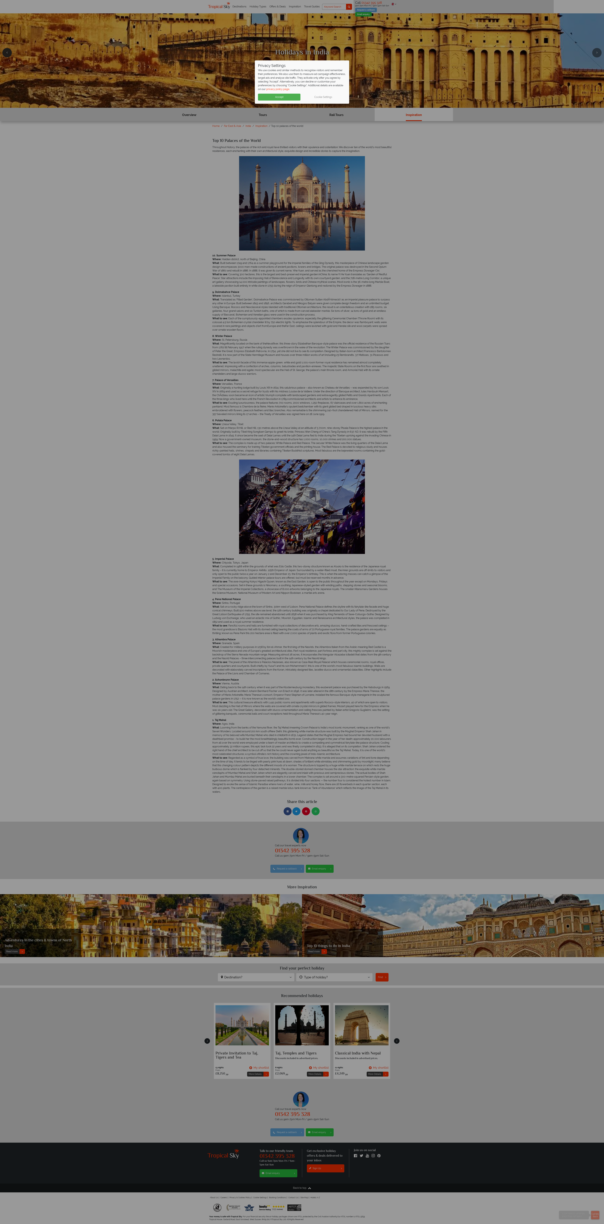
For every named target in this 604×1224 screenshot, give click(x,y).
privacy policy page (277, 89)
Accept (279, 97)
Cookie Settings (323, 97)
